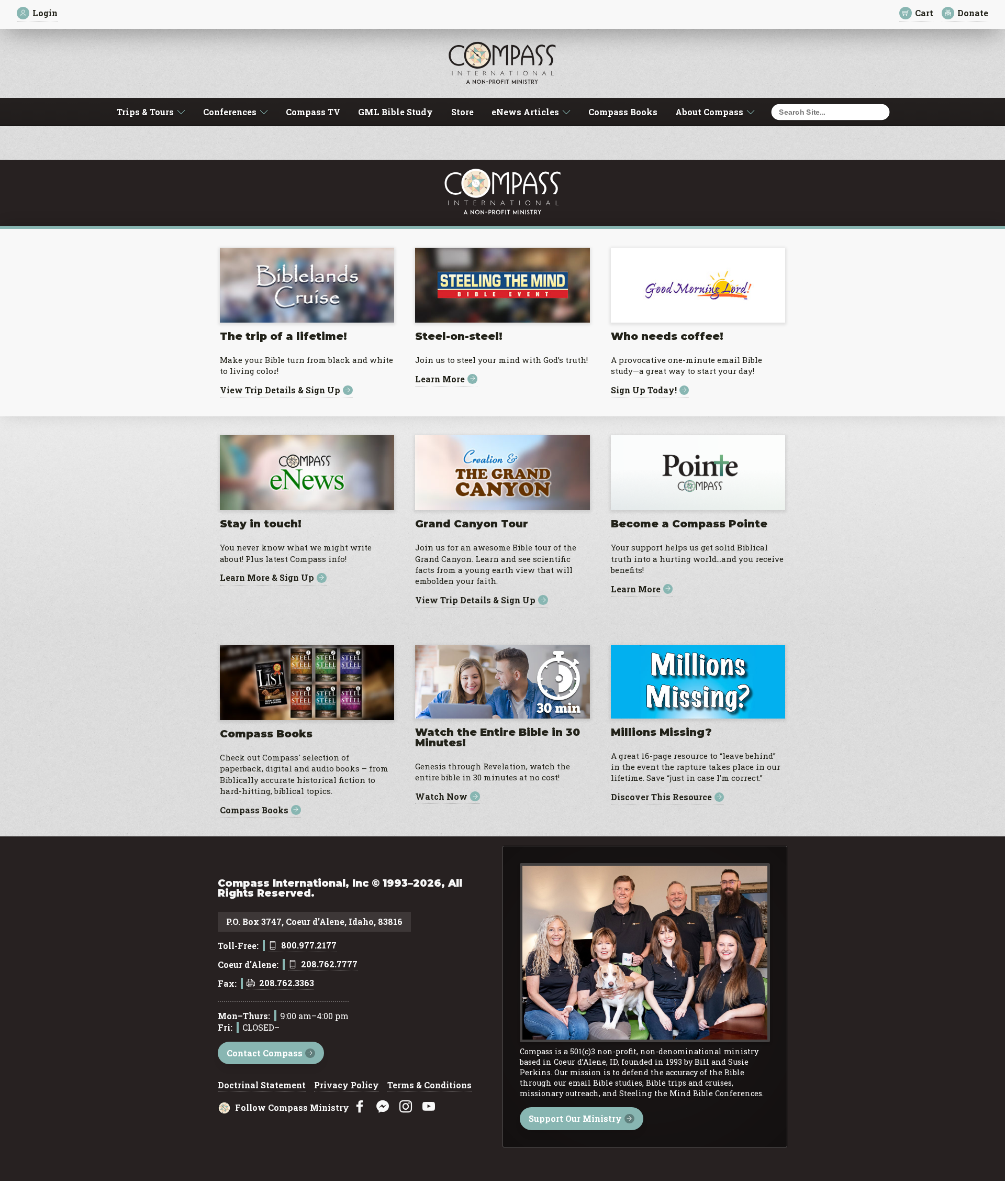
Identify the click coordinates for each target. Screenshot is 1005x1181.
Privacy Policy (346, 1085)
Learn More (440, 379)
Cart (924, 12)
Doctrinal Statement (262, 1085)
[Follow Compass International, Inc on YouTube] (428, 1106)
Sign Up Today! (644, 390)
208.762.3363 (286, 983)
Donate (972, 12)
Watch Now (441, 796)
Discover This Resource (661, 797)
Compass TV (313, 111)
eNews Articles (525, 111)
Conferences (229, 111)
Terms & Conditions (429, 1085)
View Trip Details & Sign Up (280, 390)
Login (45, 12)
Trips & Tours (145, 111)
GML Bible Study (395, 111)
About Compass (709, 111)
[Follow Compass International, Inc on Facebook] (359, 1106)
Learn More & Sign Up (267, 578)
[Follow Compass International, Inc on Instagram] (405, 1106)
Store (462, 111)
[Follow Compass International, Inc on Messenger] (382, 1106)
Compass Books (622, 111)
